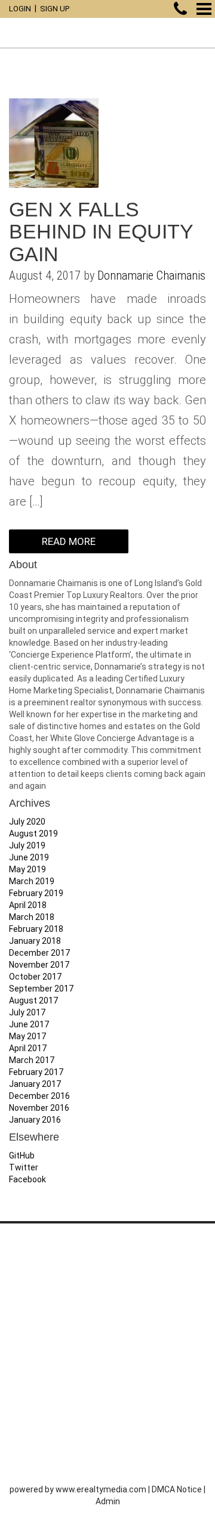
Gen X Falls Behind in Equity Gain (101, 231)
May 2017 (27, 1036)
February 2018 (36, 929)
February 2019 (36, 893)
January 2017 (35, 1084)
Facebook (27, 1179)
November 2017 (39, 964)
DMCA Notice (177, 1489)
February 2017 (36, 1072)
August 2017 (33, 1000)
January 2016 (35, 1119)
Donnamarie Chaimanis (151, 275)
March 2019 (31, 881)
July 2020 (27, 821)
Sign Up (54, 8)
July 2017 (27, 1012)
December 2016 (39, 1096)
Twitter (23, 1167)
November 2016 (39, 1108)
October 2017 (35, 976)
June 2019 (29, 857)
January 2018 (35, 941)
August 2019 (33, 833)
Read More (69, 541)
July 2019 (27, 845)
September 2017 (41, 988)
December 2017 (39, 953)
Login (20, 8)
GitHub (22, 1155)
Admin (108, 1501)
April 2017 (28, 1048)
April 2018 (28, 905)
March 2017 (31, 1060)
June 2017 (29, 1024)
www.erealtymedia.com (101, 1489)
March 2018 (31, 917)
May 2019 (27, 869)
